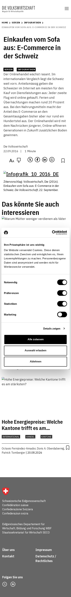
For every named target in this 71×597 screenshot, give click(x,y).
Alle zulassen (36, 339)
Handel (30, 436)
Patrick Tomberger (13, 452)
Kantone (46, 436)
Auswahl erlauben (35, 350)
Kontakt (8, 556)
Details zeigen (51, 328)
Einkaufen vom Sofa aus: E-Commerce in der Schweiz (34, 27)
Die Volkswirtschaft (15, 146)
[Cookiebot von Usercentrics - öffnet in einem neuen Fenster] (52, 232)
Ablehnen (35, 361)
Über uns (8, 550)
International (11, 436)
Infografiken (32, 22)
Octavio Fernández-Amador (19, 448)
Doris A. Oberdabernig (50, 448)
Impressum (44, 550)
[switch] (62, 293)
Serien (16, 22)
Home (5, 22)
